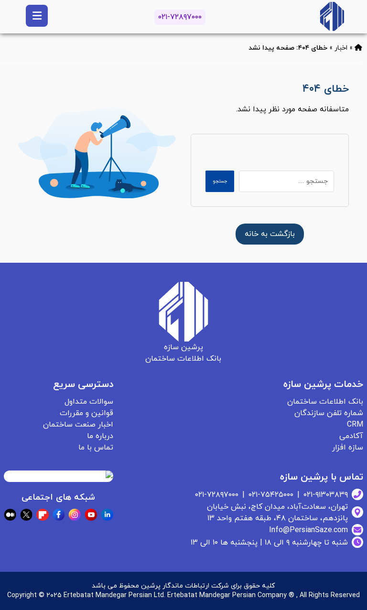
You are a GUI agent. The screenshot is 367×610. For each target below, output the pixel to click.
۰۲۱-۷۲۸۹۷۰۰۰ (180, 17)
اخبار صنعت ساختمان (78, 424)
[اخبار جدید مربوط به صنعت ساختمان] (332, 16)
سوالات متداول (89, 401)
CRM (355, 424)
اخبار (341, 48)
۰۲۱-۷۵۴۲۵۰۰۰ (270, 495)
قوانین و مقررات (86, 413)
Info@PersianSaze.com (308, 530)
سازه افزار (347, 447)
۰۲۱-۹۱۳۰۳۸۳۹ (325, 495)
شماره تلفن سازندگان (328, 413)
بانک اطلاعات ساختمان (325, 401)
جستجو (220, 181)
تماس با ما (95, 447)
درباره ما (100, 436)
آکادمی (351, 436)
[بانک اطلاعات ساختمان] (358, 48)
